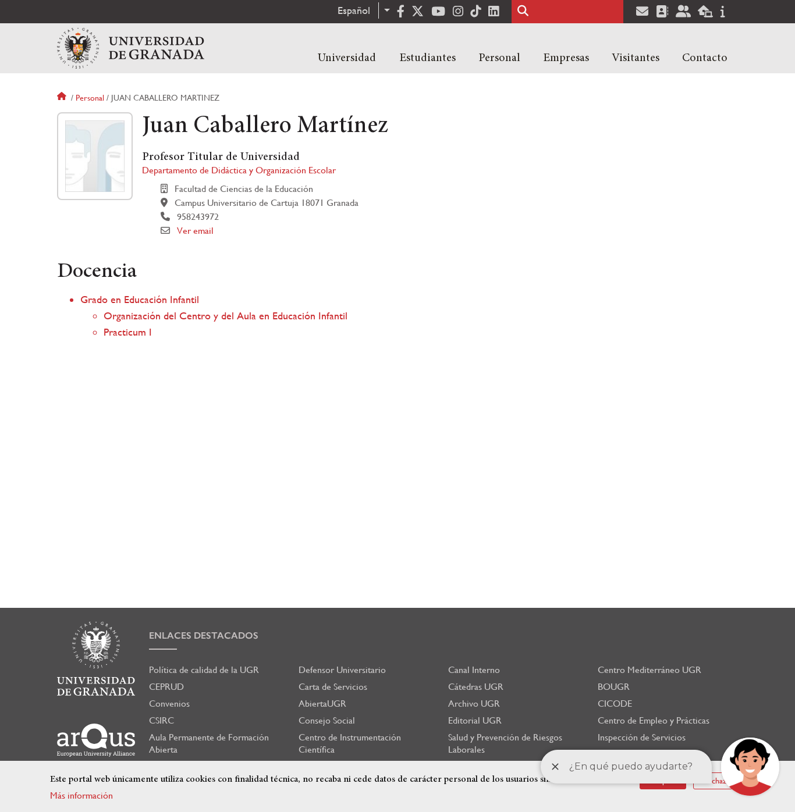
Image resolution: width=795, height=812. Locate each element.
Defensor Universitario (342, 669)
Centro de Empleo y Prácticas (653, 720)
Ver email (195, 230)
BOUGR (614, 686)
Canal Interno (474, 669)
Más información (81, 795)
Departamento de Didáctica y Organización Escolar (239, 170)
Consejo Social (327, 720)
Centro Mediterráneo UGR (649, 669)
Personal (499, 58)
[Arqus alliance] (96, 740)
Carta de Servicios (333, 686)
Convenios (169, 703)
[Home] (130, 48)
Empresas (566, 58)
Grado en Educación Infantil (139, 299)
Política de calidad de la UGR (204, 669)
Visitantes (635, 58)
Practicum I (128, 332)
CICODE (615, 703)
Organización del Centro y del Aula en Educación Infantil (225, 315)
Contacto (704, 58)
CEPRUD (166, 686)
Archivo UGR (474, 703)
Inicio (63, 98)
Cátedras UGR (475, 686)
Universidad (347, 58)
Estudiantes (427, 58)
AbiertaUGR (322, 703)
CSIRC (161, 720)
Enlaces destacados (203, 635)
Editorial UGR (475, 720)
